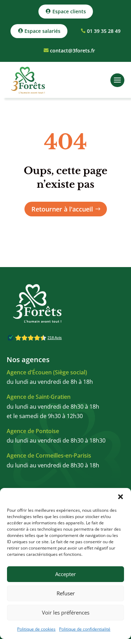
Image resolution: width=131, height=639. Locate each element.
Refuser (66, 593)
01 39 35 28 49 (104, 31)
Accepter (65, 573)
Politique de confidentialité (84, 629)
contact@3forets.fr (72, 50)
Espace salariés (42, 31)
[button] (120, 496)
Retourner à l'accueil (62, 209)
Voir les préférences (65, 612)
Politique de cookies (36, 629)
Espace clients (69, 11)
